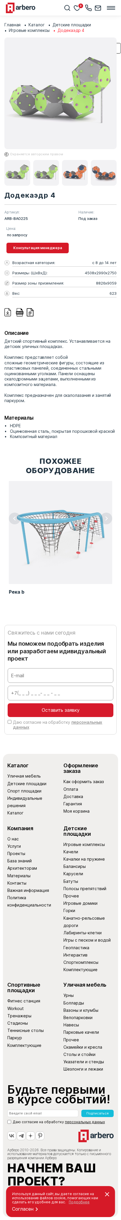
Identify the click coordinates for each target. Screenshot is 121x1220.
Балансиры (74, 866)
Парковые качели (81, 1032)
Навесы (71, 1024)
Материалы (19, 875)
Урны (68, 995)
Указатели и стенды (83, 1061)
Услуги (14, 846)
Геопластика (76, 947)
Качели (70, 851)
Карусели (73, 873)
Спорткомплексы (80, 962)
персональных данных (85, 1122)
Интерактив (75, 954)
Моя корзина (76, 811)
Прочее (71, 895)
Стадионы (17, 1023)
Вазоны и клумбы (80, 1010)
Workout (15, 1008)
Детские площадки (26, 783)
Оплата (70, 789)
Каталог (15, 812)
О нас (13, 838)
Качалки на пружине (84, 859)
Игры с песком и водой (87, 940)
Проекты (16, 853)
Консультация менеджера (37, 248)
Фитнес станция (23, 1000)
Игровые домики (80, 903)
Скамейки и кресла (82, 1047)
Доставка (73, 796)
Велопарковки (78, 1017)
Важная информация (28, 890)
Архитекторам (22, 868)
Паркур (14, 1037)
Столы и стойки (79, 1054)
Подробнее (79, 1202)
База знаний (19, 860)
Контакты (16, 882)
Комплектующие (80, 969)
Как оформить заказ (83, 781)
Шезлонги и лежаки (83, 1068)
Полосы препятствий (84, 888)
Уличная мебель (24, 775)
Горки (69, 910)
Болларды (73, 1002)
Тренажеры (19, 1015)
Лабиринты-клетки (82, 932)
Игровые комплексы (84, 844)
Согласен (22, 1209)
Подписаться (97, 1113)
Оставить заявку (61, 710)
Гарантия (72, 803)
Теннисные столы (25, 1030)
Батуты (70, 881)
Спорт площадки (24, 790)
